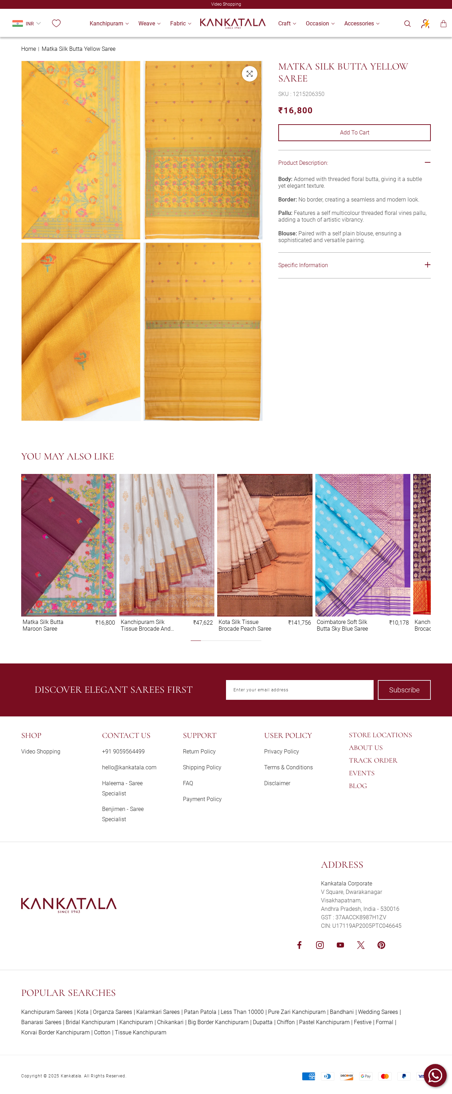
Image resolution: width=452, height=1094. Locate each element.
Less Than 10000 (242, 1012)
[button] (106, 23)
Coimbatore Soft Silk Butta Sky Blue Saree (342, 625)
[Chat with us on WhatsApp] (435, 1075)
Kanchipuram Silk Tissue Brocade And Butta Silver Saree (146, 625)
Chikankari (170, 1022)
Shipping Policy (202, 767)
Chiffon (286, 1022)
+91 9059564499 (123, 751)
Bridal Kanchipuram (90, 1022)
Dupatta (263, 1022)
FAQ (188, 783)
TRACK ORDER (373, 760)
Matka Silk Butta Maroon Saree (43, 625)
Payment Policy (202, 799)
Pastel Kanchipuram (324, 1022)
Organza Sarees (112, 1012)
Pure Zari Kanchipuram (297, 1012)
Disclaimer (277, 783)
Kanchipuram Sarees (47, 1012)
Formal (384, 1022)
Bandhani (342, 1012)
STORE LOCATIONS (380, 735)
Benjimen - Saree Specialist (123, 814)
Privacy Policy (281, 751)
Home (28, 49)
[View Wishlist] (56, 24)
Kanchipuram (136, 1022)
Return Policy (199, 751)
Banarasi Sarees (41, 1022)
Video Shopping (40, 751)
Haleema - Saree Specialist (122, 788)
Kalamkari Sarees (158, 1012)
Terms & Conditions (288, 767)
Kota (83, 1012)
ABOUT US (366, 748)
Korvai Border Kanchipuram (55, 1032)
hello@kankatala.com (129, 767)
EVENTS (362, 773)
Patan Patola (200, 1012)
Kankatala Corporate (346, 883)
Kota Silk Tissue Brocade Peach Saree (245, 625)
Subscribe (404, 690)
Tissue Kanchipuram (140, 1032)
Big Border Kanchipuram (218, 1022)
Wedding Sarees (378, 1012)
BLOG (358, 786)
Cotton (102, 1032)
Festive (362, 1022)
